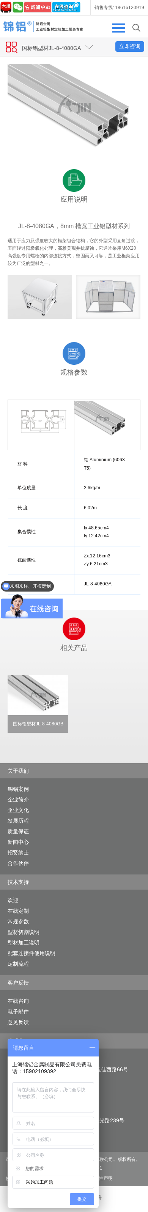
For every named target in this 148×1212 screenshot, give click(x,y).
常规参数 (18, 921)
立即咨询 (129, 46)
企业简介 (18, 800)
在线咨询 (18, 1001)
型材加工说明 (23, 943)
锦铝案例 (18, 789)
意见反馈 (18, 1022)
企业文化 (18, 810)
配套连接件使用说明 (31, 953)
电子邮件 (18, 1011)
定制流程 (18, 964)
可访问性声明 (99, 1178)
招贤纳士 (18, 852)
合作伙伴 (18, 863)
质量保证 (18, 831)
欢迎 (13, 900)
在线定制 (18, 911)
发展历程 (18, 821)
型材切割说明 (23, 932)
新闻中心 (18, 842)
